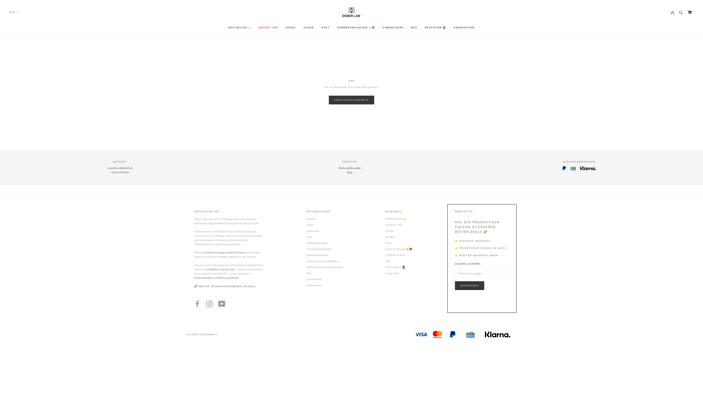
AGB (309, 237)
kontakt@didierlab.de (120, 168)
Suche (309, 225)
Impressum (312, 231)
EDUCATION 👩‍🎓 (435, 27)
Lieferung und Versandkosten (322, 261)
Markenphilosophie (350, 168)
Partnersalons (314, 285)
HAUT (325, 27)
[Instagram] (209, 304)
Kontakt (311, 219)
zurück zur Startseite (351, 100)
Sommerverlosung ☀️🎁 (356, 27)
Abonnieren (469, 285)
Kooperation (464, 27)
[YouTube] (221, 303)
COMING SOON (393, 27)
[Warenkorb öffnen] (690, 12)
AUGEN (309, 27)
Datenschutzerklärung (318, 249)
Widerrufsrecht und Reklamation (324, 267)
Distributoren (313, 279)
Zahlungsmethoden (317, 255)
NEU (414, 27)
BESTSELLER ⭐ (239, 27)
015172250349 (120, 172)
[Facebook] (197, 304)
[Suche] (681, 12)
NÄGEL (291, 27)
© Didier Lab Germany (202, 334)
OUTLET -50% (268, 27)
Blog (349, 172)
